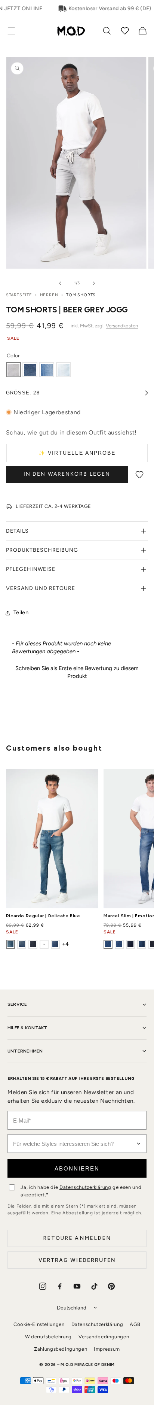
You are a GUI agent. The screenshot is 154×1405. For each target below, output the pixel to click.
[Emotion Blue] (108, 944)
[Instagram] (42, 1286)
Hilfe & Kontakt (27, 1027)
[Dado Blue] (46, 369)
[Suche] (107, 31)
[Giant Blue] (55, 944)
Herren (49, 295)
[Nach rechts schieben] (94, 283)
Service (17, 1004)
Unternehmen (25, 1051)
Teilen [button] (21, 612)
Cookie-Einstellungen (39, 1324)
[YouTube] (77, 1286)
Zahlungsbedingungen (60, 1349)
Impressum (107, 1349)
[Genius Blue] (44, 944)
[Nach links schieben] (60, 283)
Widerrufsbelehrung (48, 1336)
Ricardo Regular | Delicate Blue (43, 915)
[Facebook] (60, 1286)
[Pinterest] (111, 1286)
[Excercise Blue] (32, 944)
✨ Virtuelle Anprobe (77, 453)
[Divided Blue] (29, 369)
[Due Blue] (63, 369)
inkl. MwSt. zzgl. (104, 325)
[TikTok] (94, 1286)
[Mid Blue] (119, 944)
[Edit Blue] (141, 944)
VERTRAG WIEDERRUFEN (77, 1260)
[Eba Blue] (21, 944)
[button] (15, 31)
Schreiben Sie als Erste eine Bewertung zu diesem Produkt (77, 672)
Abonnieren (77, 1168)
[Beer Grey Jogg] (13, 369)
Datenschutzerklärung (85, 1187)
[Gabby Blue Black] (130, 944)
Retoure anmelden (77, 1238)
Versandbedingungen (103, 1336)
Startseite (19, 295)
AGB (135, 1324)
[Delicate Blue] (10, 944)
